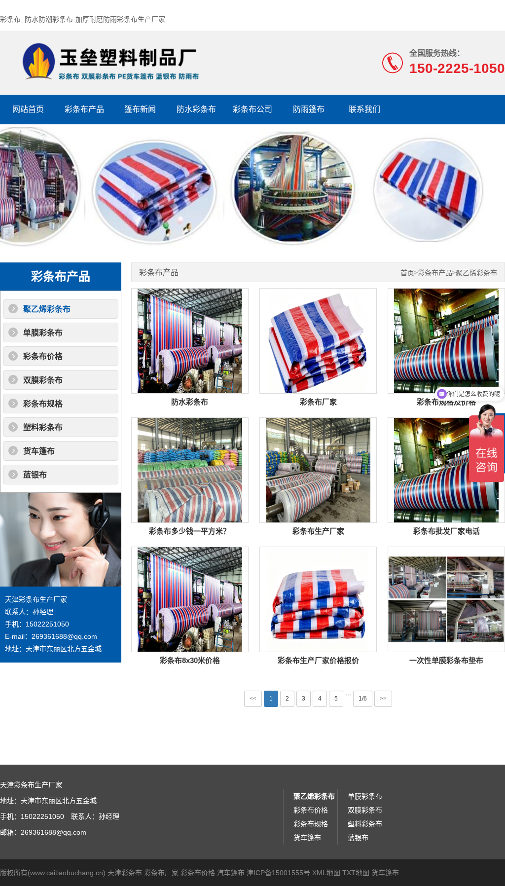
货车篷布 (39, 451)
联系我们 (364, 109)
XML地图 (326, 873)
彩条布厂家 (161, 873)
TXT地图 (355, 873)
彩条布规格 (43, 404)
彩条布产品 (84, 109)
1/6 (363, 698)
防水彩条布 (196, 109)
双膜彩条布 (43, 380)
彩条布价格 (43, 356)
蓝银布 (35, 475)
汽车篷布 (231, 873)
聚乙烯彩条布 (47, 309)
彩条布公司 (252, 109)
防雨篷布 (309, 109)
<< (253, 698)
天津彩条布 (125, 873)
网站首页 (28, 109)
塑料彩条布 (43, 427)
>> (383, 698)
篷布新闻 (140, 109)
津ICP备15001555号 (278, 873)
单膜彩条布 (43, 333)
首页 (407, 273)
